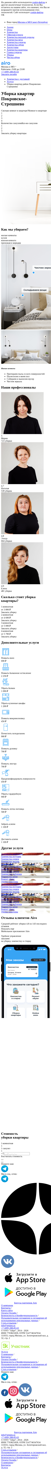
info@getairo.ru (8, 1325)
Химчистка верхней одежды (20, 37)
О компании (7, 1305)
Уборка (10, 55)
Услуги (4, 1352)
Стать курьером (8, 1323)
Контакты (6, 1308)
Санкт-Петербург (39, 22)
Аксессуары (12, 47)
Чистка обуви (13, 57)
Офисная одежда (15, 35)
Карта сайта (7, 1310)
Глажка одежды (14, 52)
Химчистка (12, 32)
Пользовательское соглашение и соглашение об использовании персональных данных (24, 1319)
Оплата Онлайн (8, 1313)
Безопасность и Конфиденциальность (19, 1315)
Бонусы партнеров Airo (25, 1303)
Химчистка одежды (16, 42)
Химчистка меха (15, 40)
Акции (10, 27)
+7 (2, 1153)
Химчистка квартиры (17, 50)
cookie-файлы (38, 2)
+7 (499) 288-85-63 (10, 72)
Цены (9, 30)
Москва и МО (24, 22)
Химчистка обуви (15, 45)
